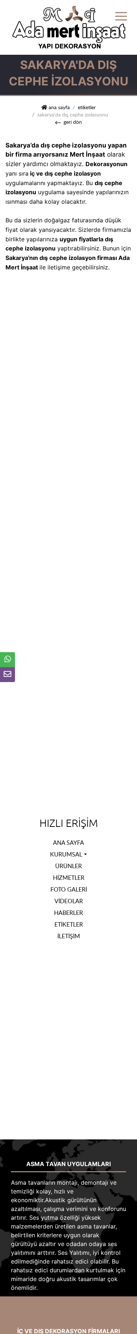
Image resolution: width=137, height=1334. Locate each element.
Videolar (68, 901)
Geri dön (73, 121)
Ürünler (68, 866)
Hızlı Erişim (68, 823)
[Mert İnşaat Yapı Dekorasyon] (68, 26)
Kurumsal (66, 854)
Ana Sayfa (68, 843)
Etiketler (87, 107)
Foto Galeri (68, 889)
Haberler (68, 913)
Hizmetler (68, 878)
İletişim (68, 936)
